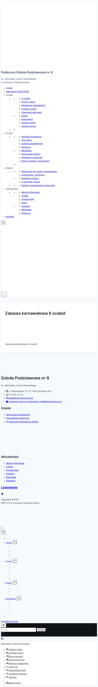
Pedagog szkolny (30, 178)
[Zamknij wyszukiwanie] (3, 625)
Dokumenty (27, 119)
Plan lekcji (26, 140)
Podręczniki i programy (33, 175)
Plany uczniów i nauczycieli (35, 161)
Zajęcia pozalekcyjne (32, 143)
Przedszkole (27, 199)
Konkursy (26, 147)
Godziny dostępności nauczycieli (38, 185)
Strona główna (12, 538)
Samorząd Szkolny (30, 154)
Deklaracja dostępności (33, 105)
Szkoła (24, 196)
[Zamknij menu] (1, 528)
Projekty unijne (28, 109)
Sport (24, 203)
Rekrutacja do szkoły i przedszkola (39, 171)
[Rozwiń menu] (4, 294)
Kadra (24, 116)
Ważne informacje (30, 192)
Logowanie (9, 487)
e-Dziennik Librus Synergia (22, 594)
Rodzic (9, 583)
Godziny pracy (28, 126)
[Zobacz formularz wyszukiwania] (3, 223)
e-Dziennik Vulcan (30, 182)
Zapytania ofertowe (31, 112)
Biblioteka (26, 150)
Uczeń (8, 561)
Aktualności (11, 599)
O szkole (25, 98)
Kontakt (9, 616)
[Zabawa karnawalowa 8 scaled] (23, 338)
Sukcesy (25, 206)
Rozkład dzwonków (31, 136)
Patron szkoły (28, 102)
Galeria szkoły (28, 122)
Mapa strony (49, 522)
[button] (9, 95)
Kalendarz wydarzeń (31, 157)
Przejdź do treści (9, 621)
